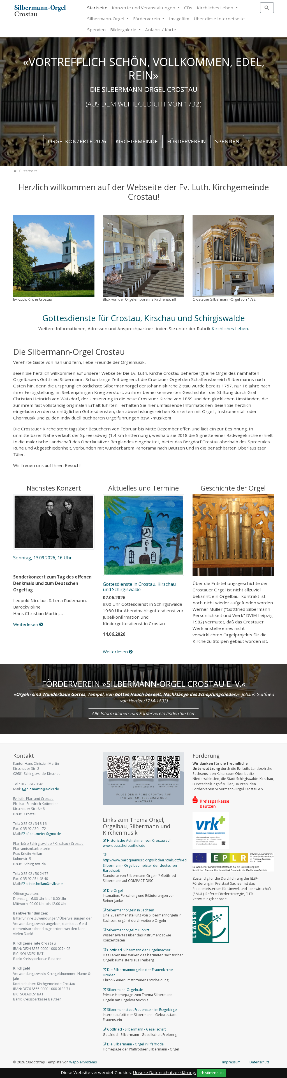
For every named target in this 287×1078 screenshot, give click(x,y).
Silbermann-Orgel (106, 18)
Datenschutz (259, 1062)
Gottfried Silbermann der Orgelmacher (138, 950)
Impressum (231, 1062)
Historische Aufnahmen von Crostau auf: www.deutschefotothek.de (137, 843)
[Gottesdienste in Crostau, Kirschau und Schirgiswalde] (143, 535)
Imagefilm (179, 18)
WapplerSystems (83, 1062)
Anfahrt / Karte (160, 29)
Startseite (97, 7)
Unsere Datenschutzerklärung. (164, 1072)
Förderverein (147, 18)
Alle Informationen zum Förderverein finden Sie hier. (144, 713)
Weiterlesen (26, 624)
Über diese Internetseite (219, 18)
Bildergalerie (123, 29)
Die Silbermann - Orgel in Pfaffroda (135, 1044)
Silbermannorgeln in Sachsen (130, 910)
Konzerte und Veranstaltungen (144, 7)
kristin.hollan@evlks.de (44, 883)
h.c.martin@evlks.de (43, 789)
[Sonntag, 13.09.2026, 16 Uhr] (53, 522)
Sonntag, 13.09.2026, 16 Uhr (42, 558)
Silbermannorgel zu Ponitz (128, 930)
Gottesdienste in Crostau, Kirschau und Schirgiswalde (139, 587)
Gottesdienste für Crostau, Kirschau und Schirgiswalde (143, 317)
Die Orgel (115, 890)
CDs (188, 7)
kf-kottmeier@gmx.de (43, 833)
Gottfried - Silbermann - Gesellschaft (136, 1029)
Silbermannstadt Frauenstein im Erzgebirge (142, 1009)
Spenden (96, 29)
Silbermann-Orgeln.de (125, 989)
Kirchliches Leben (215, 7)
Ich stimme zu (212, 1072)
